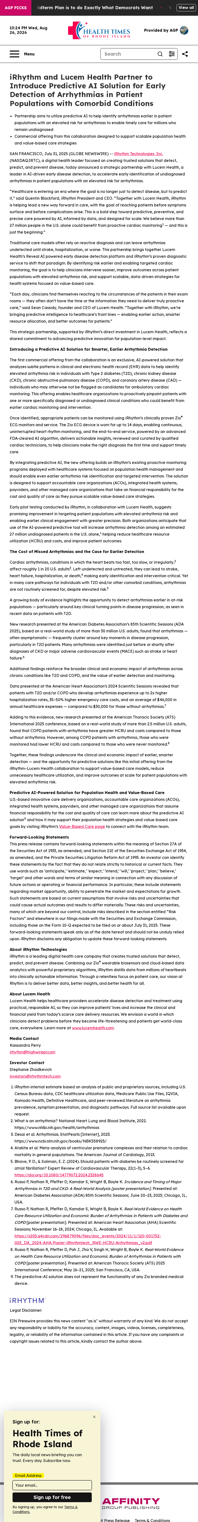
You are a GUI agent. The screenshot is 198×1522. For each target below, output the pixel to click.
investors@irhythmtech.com (35, 1076)
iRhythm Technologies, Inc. (138, 153)
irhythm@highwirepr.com (32, 1052)
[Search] (160, 54)
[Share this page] (185, 54)
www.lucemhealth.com (93, 1027)
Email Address (28, 1475)
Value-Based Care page (82, 826)
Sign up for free (52, 1497)
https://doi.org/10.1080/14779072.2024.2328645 (59, 1175)
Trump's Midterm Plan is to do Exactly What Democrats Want (84, 7)
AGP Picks (16, 7)
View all (186, 7)
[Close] (94, 1417)
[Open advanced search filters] (171, 54)
